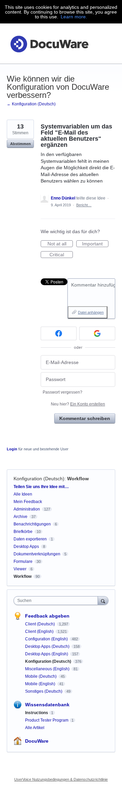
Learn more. (74, 16)
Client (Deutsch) (40, 624)
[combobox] (57, 600)
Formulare (23, 561)
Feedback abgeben (47, 616)
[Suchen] (103, 600)
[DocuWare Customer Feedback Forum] (49, 43)
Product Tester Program (46, 720)
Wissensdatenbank (47, 704)
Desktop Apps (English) (47, 654)
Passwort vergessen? (62, 392)
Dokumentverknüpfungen (37, 554)
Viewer (20, 569)
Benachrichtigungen (32, 524)
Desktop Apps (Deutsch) (47, 646)
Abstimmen (20, 144)
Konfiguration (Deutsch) (39, 478)
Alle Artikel (34, 727)
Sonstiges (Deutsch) (44, 691)
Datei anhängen (91, 312)
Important (95, 244)
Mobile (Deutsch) (41, 676)
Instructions (36, 712)
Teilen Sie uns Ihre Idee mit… (41, 486)
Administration (27, 509)
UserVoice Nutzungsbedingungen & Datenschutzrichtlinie (61, 779)
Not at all (60, 244)
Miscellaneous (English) (47, 669)
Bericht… (84, 205)
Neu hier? (78, 404)
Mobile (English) (40, 683)
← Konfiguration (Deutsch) (31, 104)
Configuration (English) (47, 639)
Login (12, 449)
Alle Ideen (23, 494)
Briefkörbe (23, 531)
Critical (61, 255)
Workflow (78, 478)
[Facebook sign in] (59, 333)
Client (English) (40, 631)
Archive (20, 516)
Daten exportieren (30, 539)
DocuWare (36, 741)
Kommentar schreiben (84, 418)
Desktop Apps (26, 546)
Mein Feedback (28, 501)
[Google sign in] (97, 333)
